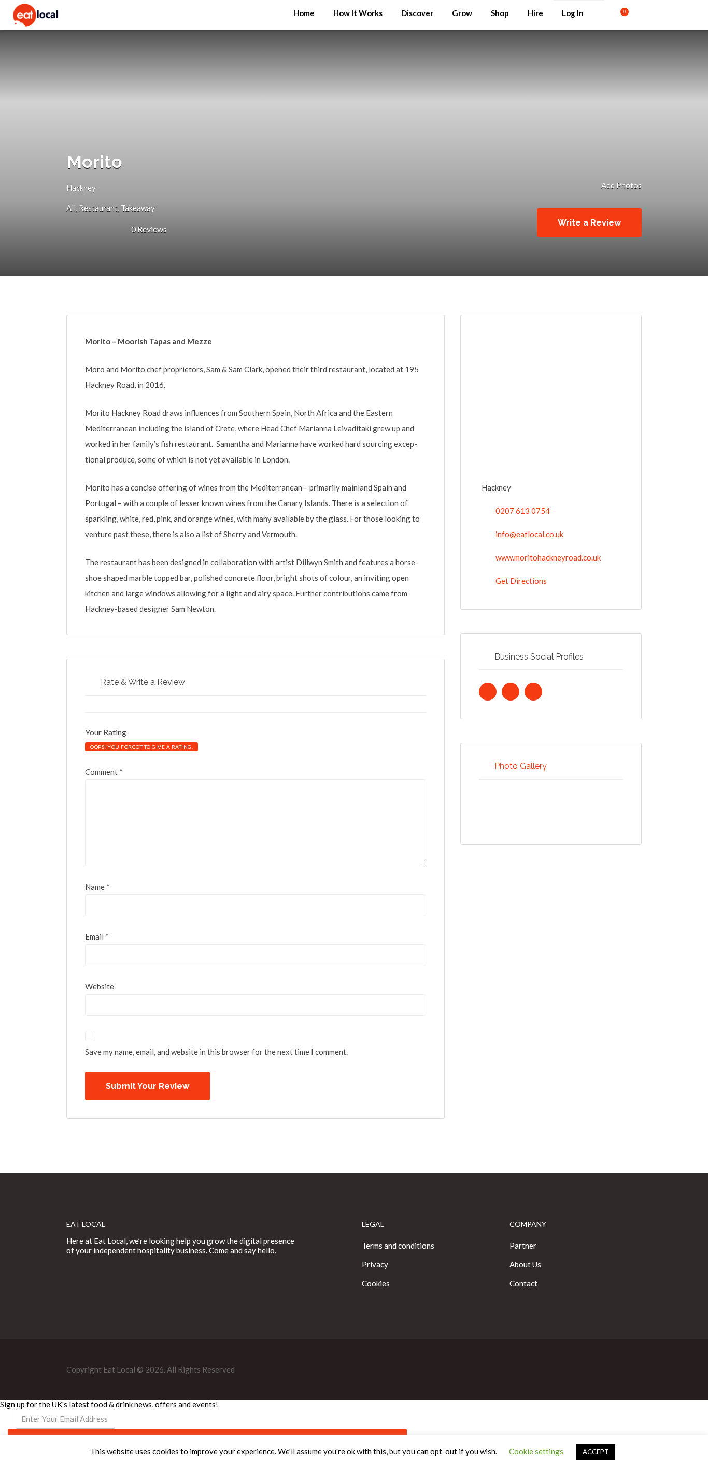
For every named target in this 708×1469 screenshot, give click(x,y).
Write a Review (589, 223)
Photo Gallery (520, 766)
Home (304, 13)
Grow (462, 13)
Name (97, 886)
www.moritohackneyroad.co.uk (548, 557)
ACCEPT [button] (596, 1452)
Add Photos (621, 185)
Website (99, 986)
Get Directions (521, 580)
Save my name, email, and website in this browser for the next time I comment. (216, 1051)
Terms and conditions (398, 1245)
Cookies (376, 1283)
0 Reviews (149, 229)
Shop (500, 13)
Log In (573, 13)
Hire (535, 13)
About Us (525, 1264)
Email (97, 936)
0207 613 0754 (522, 510)
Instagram (695, 20)
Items (618, 14)
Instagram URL (533, 692)
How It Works (358, 13)
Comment (104, 771)
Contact (523, 1283)
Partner (522, 1245)
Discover (417, 13)
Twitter (679, 20)
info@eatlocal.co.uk (529, 534)
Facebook (662, 20)
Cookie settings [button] (536, 1451)
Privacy (375, 1264)
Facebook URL (510, 692)
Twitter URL (488, 692)
